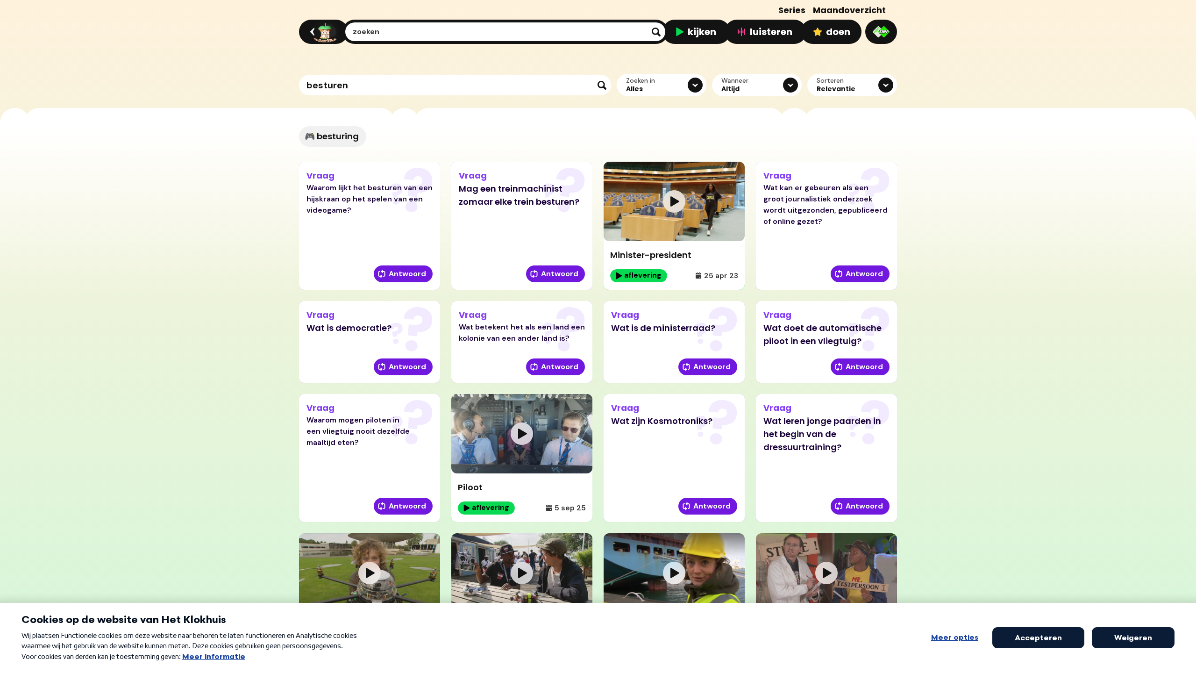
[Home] (322, 32)
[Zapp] (881, 32)
